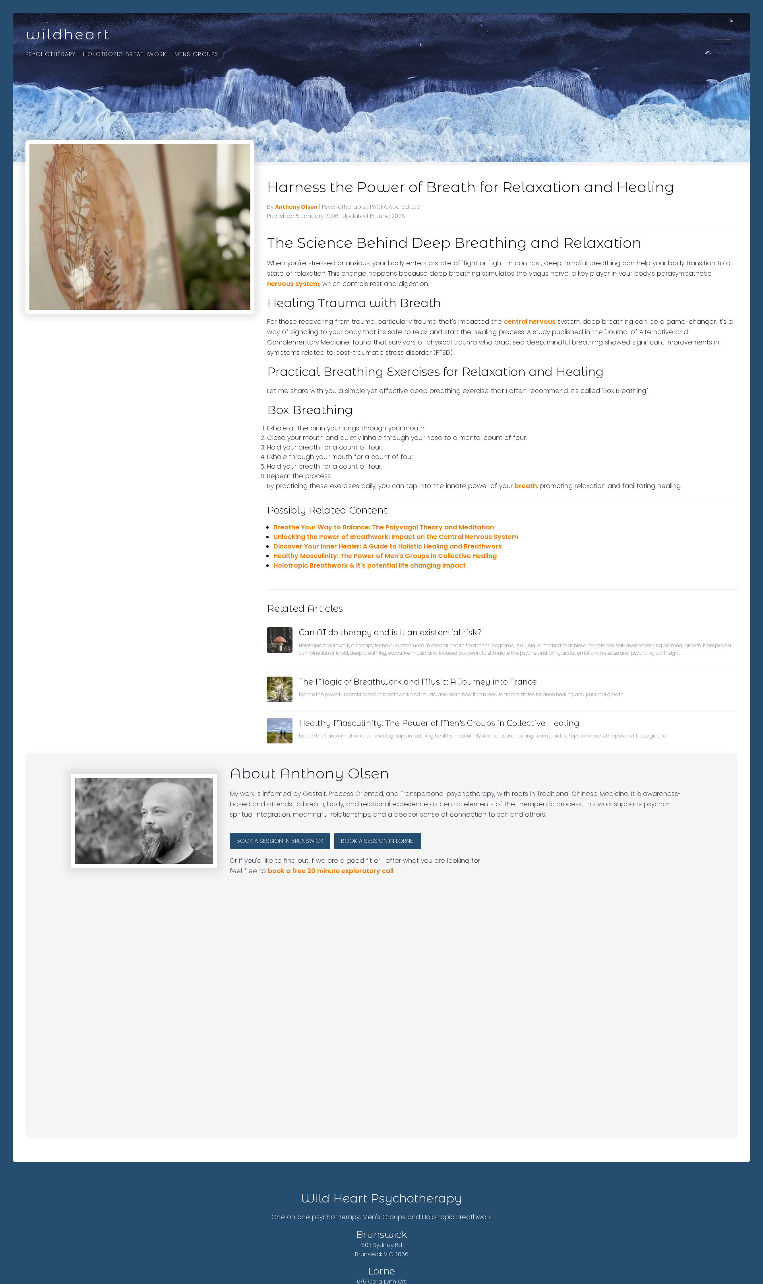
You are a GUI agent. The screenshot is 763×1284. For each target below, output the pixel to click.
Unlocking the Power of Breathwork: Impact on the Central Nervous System (395, 536)
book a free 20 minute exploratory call (330, 870)
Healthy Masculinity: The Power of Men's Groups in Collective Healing (385, 555)
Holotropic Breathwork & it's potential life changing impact (369, 565)
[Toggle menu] (723, 43)
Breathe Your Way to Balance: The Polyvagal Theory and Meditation (383, 527)
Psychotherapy (50, 54)
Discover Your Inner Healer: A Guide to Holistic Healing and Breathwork (387, 546)
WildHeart (67, 34)
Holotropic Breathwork (125, 54)
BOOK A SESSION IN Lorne (377, 841)
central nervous (530, 321)
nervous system (293, 283)
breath (526, 485)
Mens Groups (196, 54)
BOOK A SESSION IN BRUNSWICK (279, 841)
